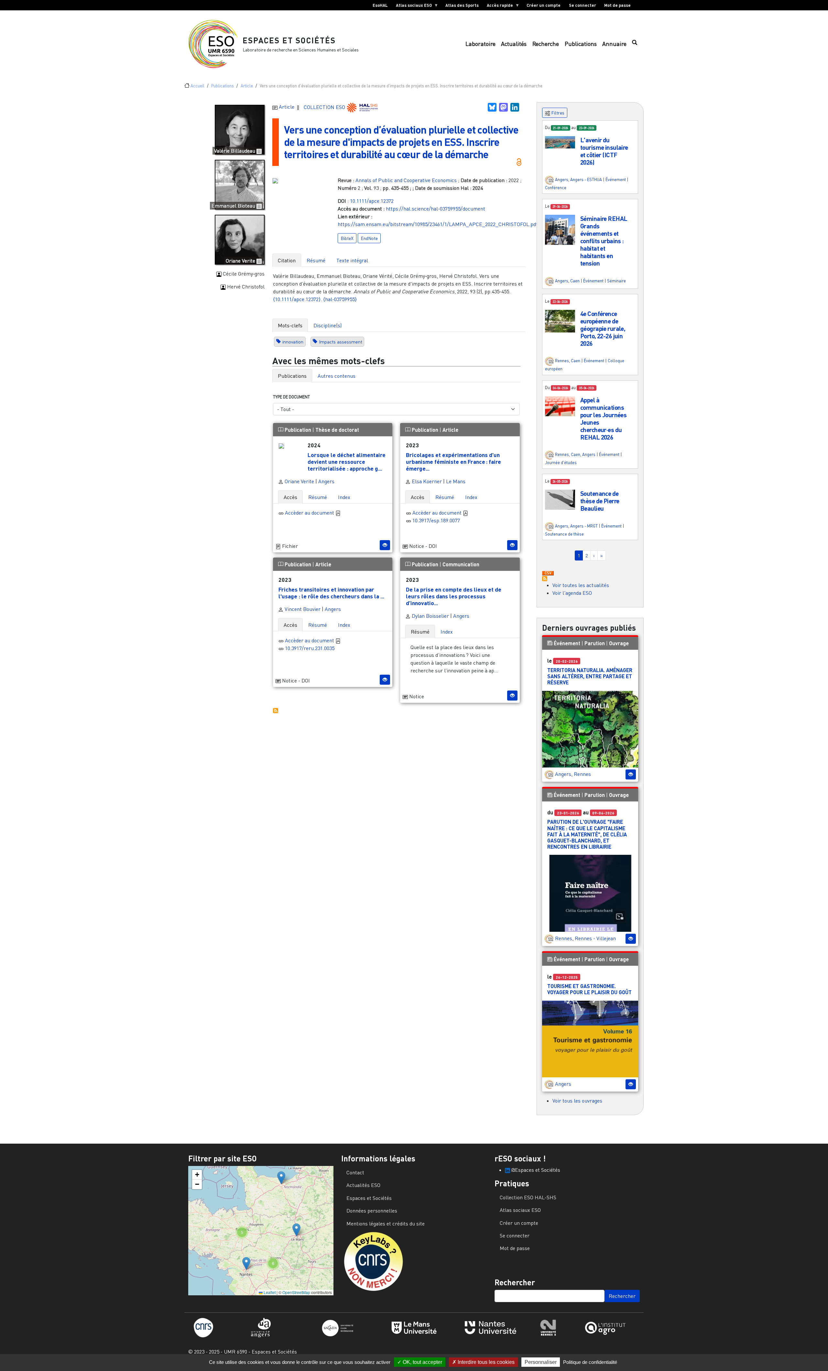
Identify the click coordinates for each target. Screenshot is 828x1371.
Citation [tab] (287, 260)
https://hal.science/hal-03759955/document (435, 208)
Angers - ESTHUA (586, 179)
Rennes (562, 361)
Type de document (291, 396)
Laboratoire (480, 43)
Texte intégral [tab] (352, 260)
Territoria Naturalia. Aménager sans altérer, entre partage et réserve (589, 676)
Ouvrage (619, 643)
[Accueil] (215, 44)
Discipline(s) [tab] (327, 325)
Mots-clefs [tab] (290, 325)
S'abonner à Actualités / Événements (544, 578)
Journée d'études (561, 462)
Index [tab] (344, 497)
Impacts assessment (340, 341)
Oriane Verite (298, 481)
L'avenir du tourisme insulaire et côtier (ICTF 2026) (604, 151)
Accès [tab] (290, 497)
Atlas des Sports (462, 5)
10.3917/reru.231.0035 (309, 648)
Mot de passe (617, 5)
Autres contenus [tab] (336, 376)
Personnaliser (541, 1362)
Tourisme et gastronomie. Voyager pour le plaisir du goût (589, 989)
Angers (326, 481)
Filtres (557, 112)
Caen (575, 280)
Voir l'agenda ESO (572, 593)
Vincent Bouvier (302, 609)
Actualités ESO (363, 1185)
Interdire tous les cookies (485, 1362)
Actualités (514, 43)
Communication (460, 564)
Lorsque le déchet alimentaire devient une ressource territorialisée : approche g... (347, 461)
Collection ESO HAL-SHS (528, 1197)
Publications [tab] (292, 376)
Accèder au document (310, 512)
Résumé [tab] (316, 260)
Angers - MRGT (584, 525)
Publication (297, 430)
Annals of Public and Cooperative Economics (406, 180)
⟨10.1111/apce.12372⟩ (297, 299)
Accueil (197, 85)
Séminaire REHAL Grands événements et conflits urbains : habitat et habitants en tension (603, 241)
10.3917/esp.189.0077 (436, 520)
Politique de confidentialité (590, 1362)
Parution (594, 643)
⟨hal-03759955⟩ (340, 299)
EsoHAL (380, 5)
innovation (292, 341)
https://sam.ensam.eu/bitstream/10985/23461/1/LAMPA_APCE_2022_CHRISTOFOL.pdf (438, 224)
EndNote (369, 238)
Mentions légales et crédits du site (385, 1223)
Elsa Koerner (426, 481)
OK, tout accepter (421, 1362)
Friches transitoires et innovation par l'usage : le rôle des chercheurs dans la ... (331, 593)
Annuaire (614, 43)
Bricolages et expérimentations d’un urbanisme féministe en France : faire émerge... (453, 461)
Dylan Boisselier (429, 616)
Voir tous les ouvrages (577, 1100)
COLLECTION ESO (325, 106)
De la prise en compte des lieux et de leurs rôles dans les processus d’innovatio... (453, 596)
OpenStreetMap (296, 1292)
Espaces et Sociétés (289, 40)
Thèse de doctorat (337, 430)
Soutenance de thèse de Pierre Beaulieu (599, 501)
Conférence (555, 187)
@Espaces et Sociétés (535, 1170)
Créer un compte (544, 5)
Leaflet (269, 1292)
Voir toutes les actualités (580, 585)
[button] (560, 141)
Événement (615, 179)
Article (247, 85)
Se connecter (582, 5)
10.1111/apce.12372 (372, 201)
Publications (581, 43)
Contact (355, 1172)
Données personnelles (371, 1210)
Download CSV (548, 573)
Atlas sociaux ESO (412, 6)
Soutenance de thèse (564, 534)
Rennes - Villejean (595, 938)
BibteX (347, 238)
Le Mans (455, 481)
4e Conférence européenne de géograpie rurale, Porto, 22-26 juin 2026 (602, 328)
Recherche (545, 43)
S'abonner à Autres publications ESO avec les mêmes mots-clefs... (275, 710)
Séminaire (616, 280)
